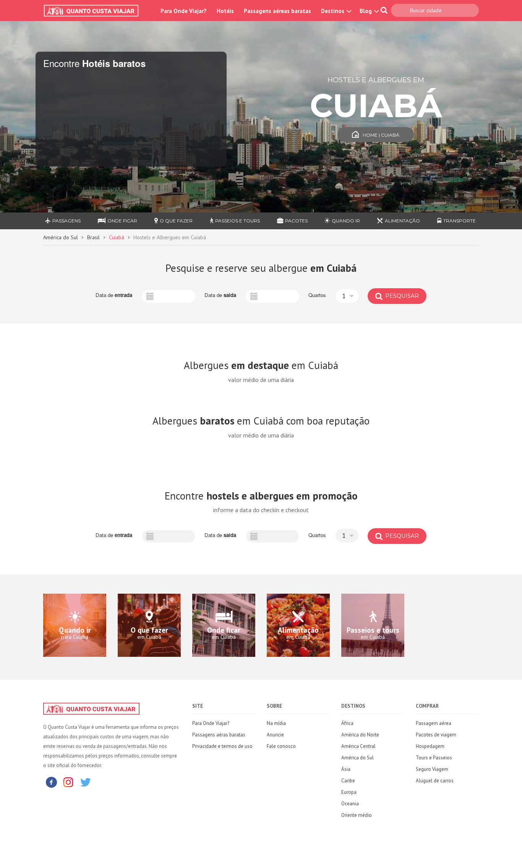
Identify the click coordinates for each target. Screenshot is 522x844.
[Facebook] (51, 781)
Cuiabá (116, 237)
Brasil (93, 237)
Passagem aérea (433, 723)
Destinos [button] (333, 11)
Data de (114, 295)
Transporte (459, 221)
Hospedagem (430, 746)
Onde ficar (122, 221)
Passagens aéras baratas (218, 734)
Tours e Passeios (434, 757)
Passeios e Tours (237, 221)
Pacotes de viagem (436, 734)
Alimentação (402, 221)
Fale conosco (281, 746)
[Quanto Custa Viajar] (95, 10)
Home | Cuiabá (381, 135)
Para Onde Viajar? (183, 11)
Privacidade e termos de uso (222, 746)
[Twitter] (86, 781)
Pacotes (296, 221)
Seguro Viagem (432, 769)
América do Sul (60, 237)
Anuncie (275, 734)
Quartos (317, 295)
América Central (358, 746)
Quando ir (346, 221)
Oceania (350, 803)
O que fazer (176, 221)
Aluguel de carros (435, 780)
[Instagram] (68, 781)
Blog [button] (366, 11)
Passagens (66, 221)
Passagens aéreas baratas (277, 11)
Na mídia (276, 723)
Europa (349, 792)
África (347, 723)
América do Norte (360, 734)
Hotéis (225, 11)
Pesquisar (401, 295)
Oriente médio (356, 815)
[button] (347, 296)
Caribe (348, 780)
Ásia (345, 769)
